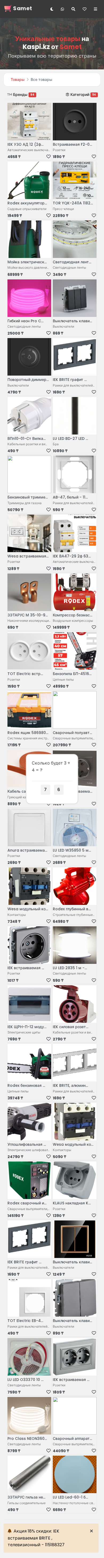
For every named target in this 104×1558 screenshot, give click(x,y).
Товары (18, 79)
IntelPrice (77, 1542)
